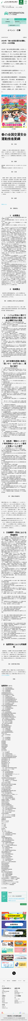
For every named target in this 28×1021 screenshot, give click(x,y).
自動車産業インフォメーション (20, 22)
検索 (8, 19)
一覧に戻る (23, 904)
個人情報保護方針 (14, 980)
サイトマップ (19, 980)
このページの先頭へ (5, 675)
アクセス (4, 980)
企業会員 (3, 1000)
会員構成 (3, 997)
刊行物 (3, 1004)
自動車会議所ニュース (14, 25)
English (24, 980)
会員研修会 (7, 21)
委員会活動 (16, 991)
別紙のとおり (4, 204)
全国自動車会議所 (5, 1002)
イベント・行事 (8, 6)
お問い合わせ (8, 980)
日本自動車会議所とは (6, 988)
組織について (4, 992)
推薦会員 (3, 1001)
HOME (3, 6)
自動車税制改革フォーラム (18, 992)
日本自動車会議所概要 (5, 991)
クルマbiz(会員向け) (21, 3)
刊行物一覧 (4, 1006)
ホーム (3, 986)
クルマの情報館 (17, 995)
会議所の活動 (17, 988)
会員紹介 (4, 995)
